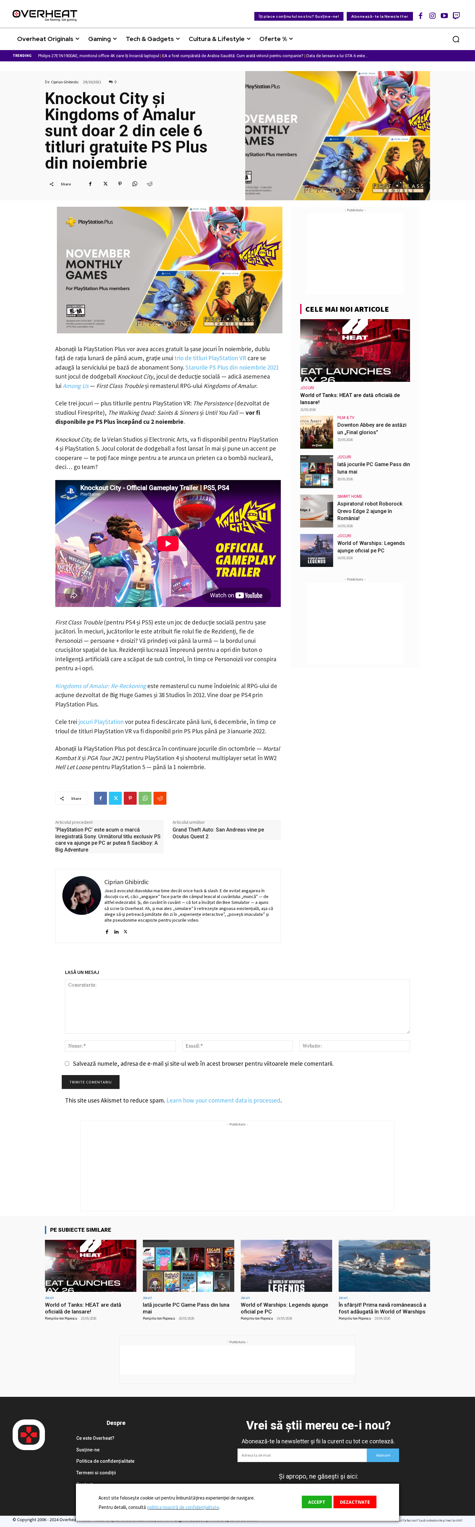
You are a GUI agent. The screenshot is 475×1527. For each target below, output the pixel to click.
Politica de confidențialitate (105, 1461)
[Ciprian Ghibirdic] (81, 906)
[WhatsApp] (134, 183)
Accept (316, 1502)
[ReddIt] (149, 183)
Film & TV (345, 418)
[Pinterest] (119, 183)
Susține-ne (88, 1449)
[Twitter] (105, 183)
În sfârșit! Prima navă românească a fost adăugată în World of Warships (382, 1308)
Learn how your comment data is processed (223, 1100)
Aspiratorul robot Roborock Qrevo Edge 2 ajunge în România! (369, 511)
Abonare (383, 1455)
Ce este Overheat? (95, 1438)
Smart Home (349, 496)
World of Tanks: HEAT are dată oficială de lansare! (83, 1308)
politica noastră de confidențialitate (183, 1507)
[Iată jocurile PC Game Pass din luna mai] (316, 471)
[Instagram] (432, 15)
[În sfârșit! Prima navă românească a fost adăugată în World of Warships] (384, 1266)
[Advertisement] (355, 254)
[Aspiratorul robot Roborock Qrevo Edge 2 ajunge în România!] (316, 511)
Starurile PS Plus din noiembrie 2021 (232, 367)
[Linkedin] (116, 928)
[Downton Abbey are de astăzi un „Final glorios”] (316, 432)
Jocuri (307, 388)
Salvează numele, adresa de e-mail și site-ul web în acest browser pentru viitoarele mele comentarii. (203, 1063)
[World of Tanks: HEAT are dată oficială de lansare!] (355, 350)
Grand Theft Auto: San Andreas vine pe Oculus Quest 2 (218, 833)
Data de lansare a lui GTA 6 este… (337, 55)
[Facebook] (421, 15)
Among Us (76, 386)
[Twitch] (456, 15)
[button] (455, 39)
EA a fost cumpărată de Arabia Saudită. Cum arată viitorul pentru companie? (232, 55)
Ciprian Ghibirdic (65, 81)
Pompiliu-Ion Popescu (61, 1318)
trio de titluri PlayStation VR (210, 358)
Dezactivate (355, 1502)
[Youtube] (444, 15)
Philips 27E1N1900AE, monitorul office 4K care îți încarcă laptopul (98, 55)
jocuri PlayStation (101, 722)
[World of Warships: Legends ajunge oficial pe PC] (316, 550)
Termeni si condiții (96, 1472)
